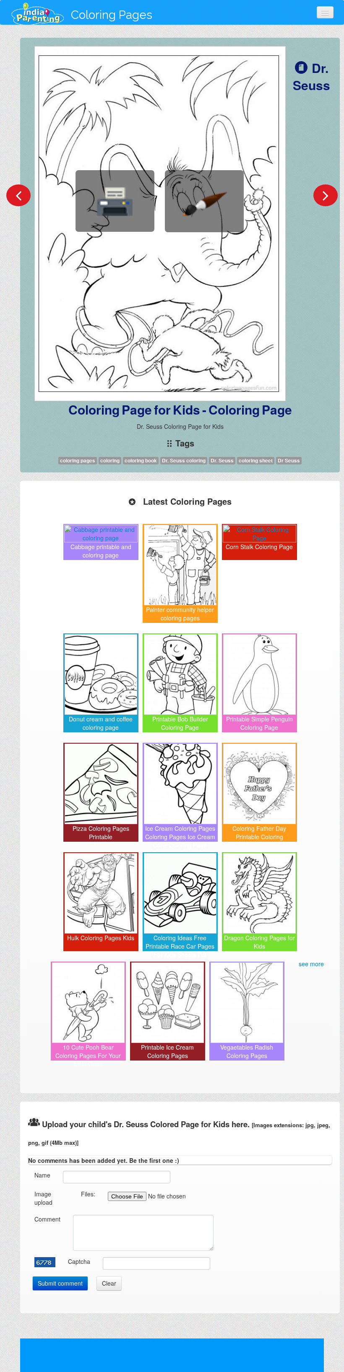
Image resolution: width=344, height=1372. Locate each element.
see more (311, 964)
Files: (88, 1194)
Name (42, 1175)
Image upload (43, 1198)
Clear (109, 1283)
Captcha (79, 1261)
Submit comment (60, 1283)
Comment (47, 1219)
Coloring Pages (111, 15)
